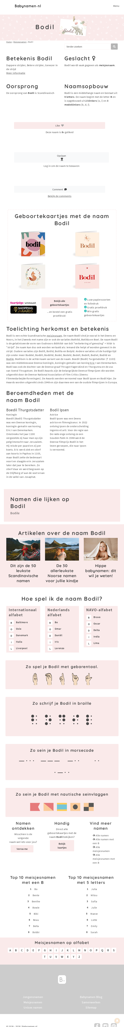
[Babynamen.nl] (62, 979)
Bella (36, 926)
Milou (94, 895)
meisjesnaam (54, 335)
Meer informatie (15, 73)
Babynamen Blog (91, 997)
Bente (36, 895)
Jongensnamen (33, 997)
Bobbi (35, 932)
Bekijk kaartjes (62, 845)
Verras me (22, 848)
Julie (94, 907)
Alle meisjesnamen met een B (104, 858)
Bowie (36, 907)
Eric (92, 362)
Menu (116, 5)
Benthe (36, 901)
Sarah (94, 932)
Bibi (36, 913)
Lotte (94, 919)
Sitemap (91, 1007)
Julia (94, 889)
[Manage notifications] (117, 1020)
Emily (94, 926)
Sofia (94, 901)
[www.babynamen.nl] (28, 6)
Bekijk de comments (60, 196)
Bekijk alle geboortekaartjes (59, 302)
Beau (36, 919)
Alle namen (102, 835)
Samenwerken (91, 1002)
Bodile (10, 359)
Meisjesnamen (19, 42)
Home (9, 42)
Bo (35, 889)
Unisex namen (33, 1007)
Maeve (94, 913)
